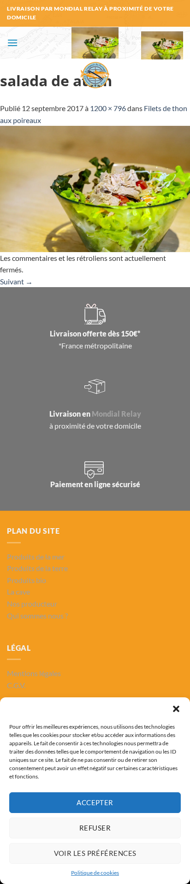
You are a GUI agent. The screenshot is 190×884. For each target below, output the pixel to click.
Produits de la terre (37, 568)
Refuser (95, 828)
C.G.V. (16, 685)
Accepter (95, 802)
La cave (18, 591)
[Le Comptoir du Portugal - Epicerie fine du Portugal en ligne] (95, 59)
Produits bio (26, 580)
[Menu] (12, 42)
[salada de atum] (95, 187)
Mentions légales (34, 673)
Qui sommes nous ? (37, 615)
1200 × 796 (108, 108)
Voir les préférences (95, 853)
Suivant (16, 281)
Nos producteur (32, 603)
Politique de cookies (95, 872)
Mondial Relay (116, 413)
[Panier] (162, 45)
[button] (176, 708)
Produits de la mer (36, 556)
